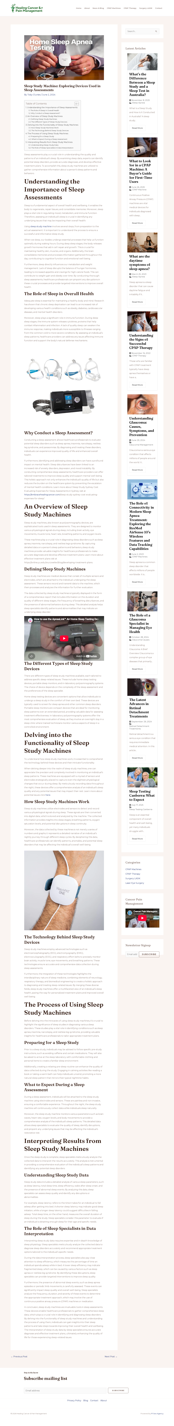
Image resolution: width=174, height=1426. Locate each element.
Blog (85, 1400)
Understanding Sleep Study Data (44, 145)
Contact (158, 8)
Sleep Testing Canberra (140, 809)
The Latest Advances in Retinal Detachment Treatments (139, 708)
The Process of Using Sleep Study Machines (48, 133)
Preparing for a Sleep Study (42, 136)
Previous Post (19, 1356)
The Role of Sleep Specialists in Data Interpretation (52, 148)
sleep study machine (41, 226)
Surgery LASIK (145, 8)
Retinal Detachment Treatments (139, 727)
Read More (137, 128)
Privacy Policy (74, 1400)
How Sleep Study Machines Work (45, 128)
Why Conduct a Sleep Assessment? (45, 113)
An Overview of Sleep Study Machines (45, 116)
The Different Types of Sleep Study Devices (49, 122)
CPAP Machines (114, 8)
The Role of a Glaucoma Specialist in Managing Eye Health (140, 623)
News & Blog (98, 8)
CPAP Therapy (130, 8)
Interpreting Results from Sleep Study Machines (50, 142)
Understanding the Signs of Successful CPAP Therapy (141, 341)
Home (78, 8)
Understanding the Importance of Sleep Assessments (52, 107)
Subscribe (149, 954)
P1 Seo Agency (157, 1414)
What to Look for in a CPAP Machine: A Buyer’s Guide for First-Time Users (140, 171)
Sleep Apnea (138, 103)
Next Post (111, 1356)
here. (48, 795)
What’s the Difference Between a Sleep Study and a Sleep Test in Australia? (142, 84)
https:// (27, 494)
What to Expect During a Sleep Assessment (49, 139)
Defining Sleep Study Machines (44, 119)
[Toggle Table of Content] (75, 104)
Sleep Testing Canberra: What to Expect (142, 795)
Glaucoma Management (141, 445)
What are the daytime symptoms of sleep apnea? (139, 262)
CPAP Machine (139, 189)
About (87, 8)
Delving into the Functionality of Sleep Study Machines (53, 125)
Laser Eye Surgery (134, 883)
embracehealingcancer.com (45, 494)
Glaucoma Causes (140, 640)
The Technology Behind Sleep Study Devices (50, 130)
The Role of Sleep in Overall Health (45, 110)
